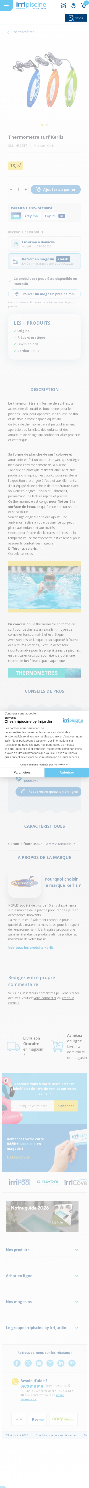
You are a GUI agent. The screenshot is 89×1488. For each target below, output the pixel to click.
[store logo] (31, 5)
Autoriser (67, 772)
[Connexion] (73, 5)
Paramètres (22, 772)
